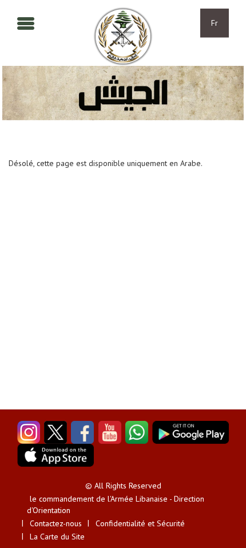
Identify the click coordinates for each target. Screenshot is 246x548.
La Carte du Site (57, 536)
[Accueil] (122, 36)
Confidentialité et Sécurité (140, 523)
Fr (214, 23)
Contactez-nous (56, 523)
